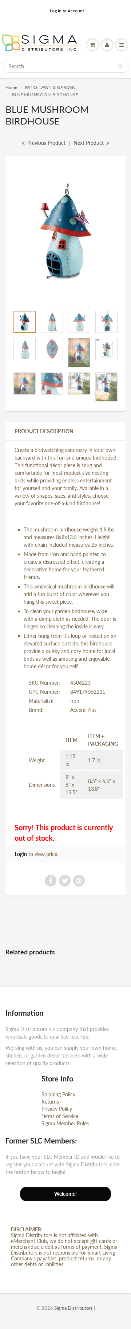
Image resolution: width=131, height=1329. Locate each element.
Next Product (89, 143)
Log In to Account (67, 10)
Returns (50, 1101)
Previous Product (46, 143)
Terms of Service (59, 1116)
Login (21, 854)
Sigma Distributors (73, 1308)
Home (11, 87)
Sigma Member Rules (65, 1123)
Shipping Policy (58, 1094)
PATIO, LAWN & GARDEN (50, 87)
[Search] (120, 66)
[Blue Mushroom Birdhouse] (65, 234)
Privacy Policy (56, 1109)
